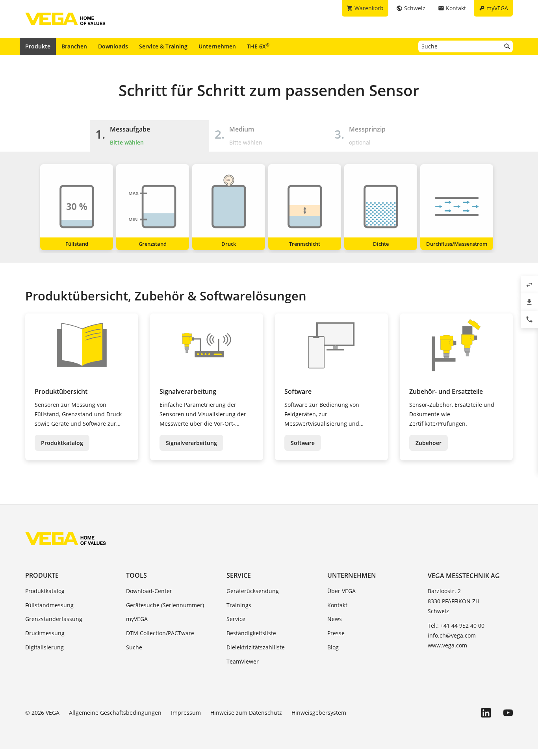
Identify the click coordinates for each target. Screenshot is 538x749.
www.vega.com (447, 645)
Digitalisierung (44, 647)
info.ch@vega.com (452, 635)
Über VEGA (341, 591)
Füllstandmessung (49, 605)
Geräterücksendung (252, 591)
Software (303, 443)
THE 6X (258, 46)
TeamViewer (242, 661)
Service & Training (163, 46)
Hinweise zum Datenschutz (246, 712)
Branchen (74, 46)
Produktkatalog (62, 443)
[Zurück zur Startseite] (65, 538)
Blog (333, 647)
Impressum (186, 712)
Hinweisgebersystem (318, 712)
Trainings (238, 605)
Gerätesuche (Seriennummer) (165, 605)
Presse (336, 633)
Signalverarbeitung (191, 443)
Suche (134, 647)
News (334, 619)
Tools (136, 575)
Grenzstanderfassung (53, 619)
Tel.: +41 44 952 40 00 (456, 625)
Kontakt (337, 605)
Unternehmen (217, 46)
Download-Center (149, 591)
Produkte (37, 46)
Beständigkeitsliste (251, 633)
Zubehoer (429, 443)
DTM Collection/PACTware (160, 633)
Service (238, 575)
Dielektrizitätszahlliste (255, 647)
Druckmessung (45, 633)
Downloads (113, 46)
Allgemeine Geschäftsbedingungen (115, 712)
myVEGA (137, 619)
